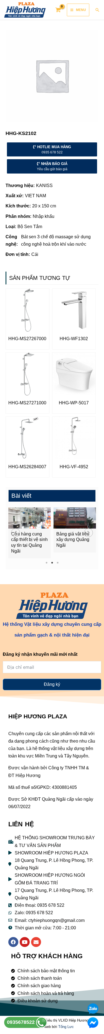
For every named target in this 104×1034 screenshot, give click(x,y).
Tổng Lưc (66, 1027)
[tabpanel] (29, 532)
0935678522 (21, 1022)
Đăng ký (52, 684)
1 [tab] (46, 562)
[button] (15, 532)
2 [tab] (52, 562)
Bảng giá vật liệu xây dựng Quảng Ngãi (72, 540)
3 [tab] (57, 562)
